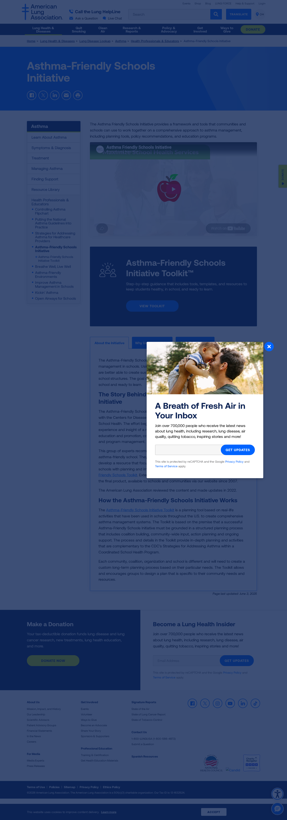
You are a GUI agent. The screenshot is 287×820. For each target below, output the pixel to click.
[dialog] (143, 410)
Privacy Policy (234, 461)
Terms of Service (166, 466)
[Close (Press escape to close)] (269, 347)
